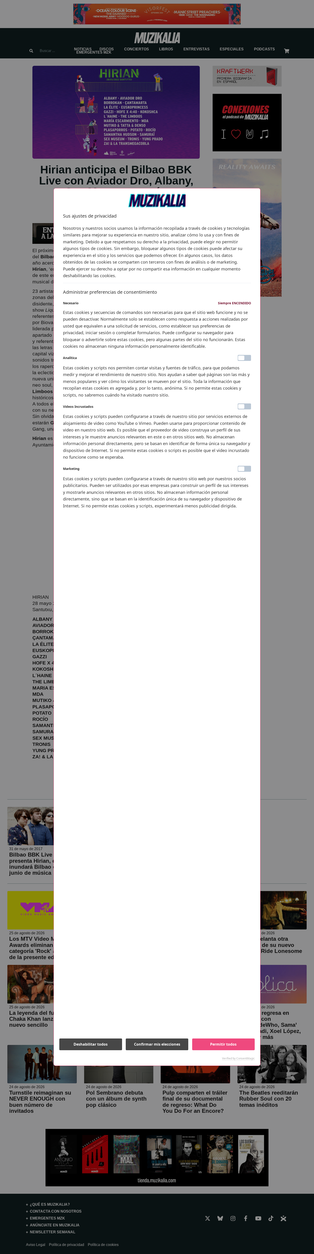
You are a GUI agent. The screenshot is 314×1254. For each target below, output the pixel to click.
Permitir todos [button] (223, 1044)
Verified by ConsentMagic (238, 1058)
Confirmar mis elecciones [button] (157, 1044)
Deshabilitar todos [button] (91, 1044)
